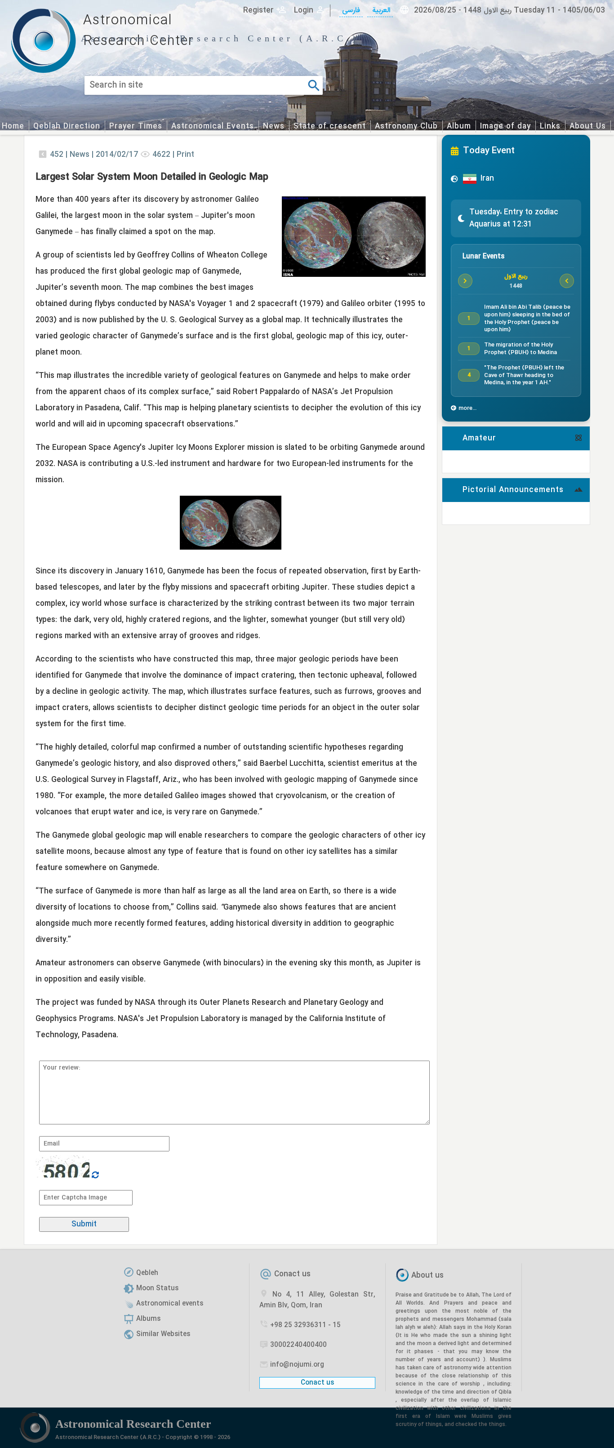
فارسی (351, 10)
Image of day (505, 126)
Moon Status (157, 1288)
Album (459, 126)
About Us (588, 126)
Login (303, 10)
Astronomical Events (212, 126)
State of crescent (330, 126)
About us (427, 1276)
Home (13, 126)
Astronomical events (169, 1303)
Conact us (292, 1274)
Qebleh (147, 1273)
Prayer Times (135, 126)
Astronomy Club (406, 126)
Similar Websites (163, 1334)
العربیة (380, 10)
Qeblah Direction (66, 126)
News (274, 126)
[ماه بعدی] (567, 281)
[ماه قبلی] (465, 281)
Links (550, 126)
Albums (148, 1319)
